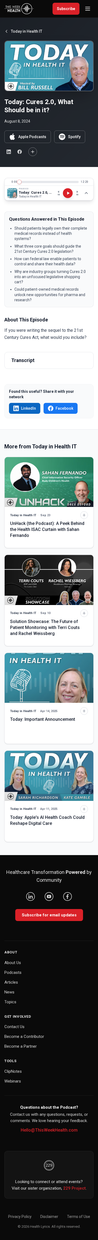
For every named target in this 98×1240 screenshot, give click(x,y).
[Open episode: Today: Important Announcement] (49, 678)
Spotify (74, 137)
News (9, 992)
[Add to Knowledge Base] (32, 151)
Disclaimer (49, 1216)
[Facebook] (68, 896)
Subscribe (66, 9)
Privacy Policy (20, 1216)
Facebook (64, 408)
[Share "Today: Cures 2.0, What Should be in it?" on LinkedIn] (8, 151)
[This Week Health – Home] (19, 8)
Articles (11, 982)
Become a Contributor (24, 1036)
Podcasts (13, 972)
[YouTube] (49, 896)
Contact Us (14, 1026)
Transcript (23, 360)
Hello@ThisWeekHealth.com (49, 1130)
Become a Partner (20, 1046)
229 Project (74, 1188)
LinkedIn (28, 408)
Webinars (12, 1081)
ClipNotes (13, 1071)
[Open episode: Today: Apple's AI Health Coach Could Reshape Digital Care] (49, 776)
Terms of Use (78, 1216)
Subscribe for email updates (49, 915)
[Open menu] (88, 9)
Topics (10, 1001)
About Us (12, 962)
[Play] (68, 193)
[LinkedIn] (30, 896)
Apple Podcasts (32, 137)
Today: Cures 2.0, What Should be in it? (36, 192)
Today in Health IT (26, 31)
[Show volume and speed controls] (86, 193)
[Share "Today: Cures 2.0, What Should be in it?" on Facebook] (19, 151)
